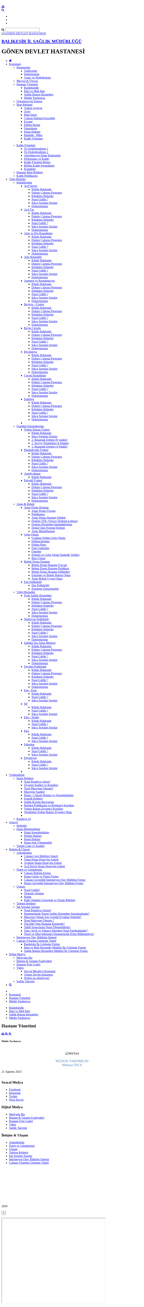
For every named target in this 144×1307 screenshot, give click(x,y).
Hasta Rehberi (24, 778)
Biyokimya (30, 351)
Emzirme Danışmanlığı (45, 588)
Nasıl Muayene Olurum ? (39, 920)
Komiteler (30, 169)
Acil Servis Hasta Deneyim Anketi (44, 866)
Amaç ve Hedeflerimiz (37, 77)
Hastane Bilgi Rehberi (29, 172)
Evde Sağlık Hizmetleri (38, 595)
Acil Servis (30, 185)
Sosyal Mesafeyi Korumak (40, 971)
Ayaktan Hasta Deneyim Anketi (43, 863)
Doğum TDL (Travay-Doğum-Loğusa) (55, 521)
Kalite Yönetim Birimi (37, 162)
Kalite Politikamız (27, 175)
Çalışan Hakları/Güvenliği (39, 118)
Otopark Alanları (34, 893)
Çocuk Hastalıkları (35, 375)
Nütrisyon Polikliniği (36, 619)
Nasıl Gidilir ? (40, 199)
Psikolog (29, 744)
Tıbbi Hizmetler (25, 592)
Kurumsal (15, 64)
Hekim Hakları (33, 835)
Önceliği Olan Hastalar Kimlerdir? (44, 923)
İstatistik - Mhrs (33, 135)
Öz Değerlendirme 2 (36, 152)
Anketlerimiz (24, 852)
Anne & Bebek (25, 504)
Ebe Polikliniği (33, 582)
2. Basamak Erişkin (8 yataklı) (49, 439)
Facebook (15, 1089)
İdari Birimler (24, 104)
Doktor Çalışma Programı (47, 192)
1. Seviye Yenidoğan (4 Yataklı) (50, 443)
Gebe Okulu (31, 534)
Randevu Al (23, 818)
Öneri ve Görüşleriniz (29, 869)
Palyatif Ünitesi (33, 480)
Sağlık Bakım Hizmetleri (38, 94)
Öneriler (36, 551)
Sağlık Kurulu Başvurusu (39, 802)
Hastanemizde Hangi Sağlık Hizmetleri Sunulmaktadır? (56, 913)
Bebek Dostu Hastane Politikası (50, 568)
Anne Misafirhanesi (43, 531)
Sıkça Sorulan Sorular (44, 202)
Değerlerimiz (31, 74)
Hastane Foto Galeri (28, 964)
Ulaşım (20, 886)
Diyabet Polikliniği (35, 666)
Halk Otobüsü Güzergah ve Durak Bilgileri (49, 900)
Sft (25, 703)
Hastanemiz (23, 67)
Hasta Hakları (32, 131)
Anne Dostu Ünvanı (44, 510)
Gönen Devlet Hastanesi (38, 974)
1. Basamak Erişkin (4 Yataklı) (50, 446)
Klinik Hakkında (41, 189)
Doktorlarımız (40, 206)
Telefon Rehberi (26, 903)
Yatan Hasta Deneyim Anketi (41, 859)
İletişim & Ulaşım (19, 849)
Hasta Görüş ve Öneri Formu (41, 876)
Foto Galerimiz (40, 548)
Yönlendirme (17, 774)
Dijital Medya (17, 954)
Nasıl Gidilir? (32, 890)
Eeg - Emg (30, 690)
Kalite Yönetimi (33, 138)
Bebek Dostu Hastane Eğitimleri (51, 571)
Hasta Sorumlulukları (36, 832)
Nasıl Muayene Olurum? (38, 788)
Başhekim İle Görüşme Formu (42, 944)
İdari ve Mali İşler (34, 91)
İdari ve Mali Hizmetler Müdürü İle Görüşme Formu (55, 947)
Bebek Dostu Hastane (37, 561)
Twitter (13, 1096)
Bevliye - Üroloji (34, 304)
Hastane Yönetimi (27, 84)
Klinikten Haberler (43, 196)
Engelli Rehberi (33, 798)
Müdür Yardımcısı (34, 97)
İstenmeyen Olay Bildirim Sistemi (36, 937)
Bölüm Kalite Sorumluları (39, 165)
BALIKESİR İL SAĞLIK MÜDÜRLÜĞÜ (42, 41)
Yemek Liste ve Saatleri (30, 846)
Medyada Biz (24, 957)
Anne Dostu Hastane (36, 507)
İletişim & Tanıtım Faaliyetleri (34, 961)
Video (20, 967)
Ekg (26, 730)
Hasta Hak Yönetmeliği (38, 842)
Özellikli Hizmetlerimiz (30, 426)
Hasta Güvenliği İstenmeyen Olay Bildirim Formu (53, 883)
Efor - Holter (31, 717)
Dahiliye (29, 399)
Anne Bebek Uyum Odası (47, 578)
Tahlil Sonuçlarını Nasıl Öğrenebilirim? (47, 927)
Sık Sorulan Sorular (28, 907)
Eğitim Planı (39, 544)
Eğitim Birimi (32, 125)
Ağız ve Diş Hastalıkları (38, 233)
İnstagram (15, 1092)
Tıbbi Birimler (17, 179)
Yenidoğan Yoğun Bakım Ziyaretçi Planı (48, 812)
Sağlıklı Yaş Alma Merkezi (40, 642)
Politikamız (38, 514)
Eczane (28, 121)
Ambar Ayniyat (33, 108)
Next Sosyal (16, 1099)
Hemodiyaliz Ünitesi (36, 450)
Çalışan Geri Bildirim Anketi (41, 856)
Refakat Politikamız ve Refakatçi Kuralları (49, 805)
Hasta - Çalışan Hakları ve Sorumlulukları (49, 795)
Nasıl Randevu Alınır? (37, 781)
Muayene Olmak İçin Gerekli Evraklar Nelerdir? (52, 917)
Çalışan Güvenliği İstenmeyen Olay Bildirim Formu (54, 879)
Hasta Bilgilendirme (28, 829)
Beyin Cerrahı (32, 328)
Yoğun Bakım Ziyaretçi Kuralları (43, 808)
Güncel (13, 822)
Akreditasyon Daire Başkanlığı (42, 155)
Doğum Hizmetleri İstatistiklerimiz (52, 524)
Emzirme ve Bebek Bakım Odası (51, 575)
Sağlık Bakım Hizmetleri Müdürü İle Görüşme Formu (56, 951)
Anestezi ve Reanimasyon (39, 280)
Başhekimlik (31, 87)
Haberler (21, 825)
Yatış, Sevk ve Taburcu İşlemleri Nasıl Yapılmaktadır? (56, 930)
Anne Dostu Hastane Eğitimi (49, 517)
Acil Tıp (29, 209)
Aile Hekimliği (33, 257)
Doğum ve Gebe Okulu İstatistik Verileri (55, 554)
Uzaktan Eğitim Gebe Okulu (48, 538)
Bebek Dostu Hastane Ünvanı (49, 565)
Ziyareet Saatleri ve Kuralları (41, 785)
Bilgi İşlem (30, 114)
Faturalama (30, 128)
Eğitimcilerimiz (41, 541)
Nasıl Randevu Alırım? (37, 910)
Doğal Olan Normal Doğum (48, 527)
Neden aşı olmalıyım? (37, 978)
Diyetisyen (30, 758)
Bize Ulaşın (38, 558)
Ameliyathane (32, 473)
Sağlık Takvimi (25, 981)
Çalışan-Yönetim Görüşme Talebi (36, 940)
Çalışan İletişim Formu (37, 873)
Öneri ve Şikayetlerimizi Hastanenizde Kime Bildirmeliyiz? (59, 934)
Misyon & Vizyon (27, 81)
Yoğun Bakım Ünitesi (37, 429)
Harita (27, 896)
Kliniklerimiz (24, 182)
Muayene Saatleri (34, 791)
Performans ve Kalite (36, 158)
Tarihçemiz (30, 70)
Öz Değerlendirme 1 (36, 148)
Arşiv (27, 111)
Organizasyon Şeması (29, 101)
